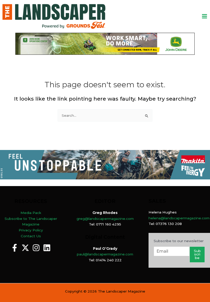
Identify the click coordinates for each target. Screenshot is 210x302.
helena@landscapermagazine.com (179, 218)
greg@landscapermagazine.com (105, 219)
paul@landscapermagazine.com (105, 254)
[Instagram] (36, 248)
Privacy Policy (31, 230)
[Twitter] (25, 248)
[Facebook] (14, 248)
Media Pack (30, 213)
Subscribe (197, 254)
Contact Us (31, 236)
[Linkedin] (47, 248)
